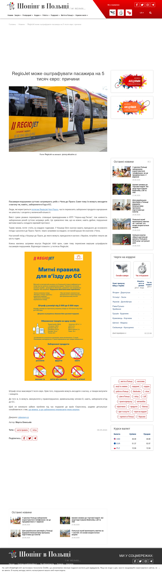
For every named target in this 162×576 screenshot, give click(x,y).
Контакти (69, 564)
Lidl (144, 396)
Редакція (60, 564)
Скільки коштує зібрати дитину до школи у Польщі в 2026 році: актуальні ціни (141, 239)
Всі (149, 161)
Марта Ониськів (24, 422)
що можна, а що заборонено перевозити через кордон (53, 409)
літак (147, 391)
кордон (146, 386)
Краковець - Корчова (122, 318)
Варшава (142, 416)
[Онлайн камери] (112, 12)
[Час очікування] (121, 12)
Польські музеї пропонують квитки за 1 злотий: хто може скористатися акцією (88, 532)
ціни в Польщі (124, 396)
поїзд (35, 430)
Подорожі (54, 15)
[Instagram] (147, 5)
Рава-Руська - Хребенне (119, 307)
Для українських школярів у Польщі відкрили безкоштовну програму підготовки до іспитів (37, 532)
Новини (10, 15)
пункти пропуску (125, 401)
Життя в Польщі (67, 15)
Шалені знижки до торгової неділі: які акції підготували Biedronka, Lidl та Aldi (87, 520)
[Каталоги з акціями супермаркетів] (129, 12)
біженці (145, 406)
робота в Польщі (122, 391)
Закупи (17, 15)
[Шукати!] (150, 12)
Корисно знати (81, 15)
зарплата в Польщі (127, 416)
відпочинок (121, 406)
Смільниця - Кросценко (123, 327)
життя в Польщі (126, 381)
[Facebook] (137, 5)
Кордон (37, 15)
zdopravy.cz (23, 417)
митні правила (22, 430)
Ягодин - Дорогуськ (121, 292)
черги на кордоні (140, 411)
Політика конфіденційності (27, 564)
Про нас (12, 564)
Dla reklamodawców (47, 564)
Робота (45, 15)
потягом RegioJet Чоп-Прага (44, 209)
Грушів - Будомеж (120, 313)
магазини (140, 381)
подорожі (135, 386)
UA (141, 12)
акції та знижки (121, 386)
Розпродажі (27, 15)
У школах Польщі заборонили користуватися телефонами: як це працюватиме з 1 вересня (36, 520)
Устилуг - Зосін (119, 297)
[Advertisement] (81, 47)
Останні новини (124, 161)
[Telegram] (153, 5)
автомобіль (141, 401)
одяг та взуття (123, 411)
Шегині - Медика (120, 322)
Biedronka (136, 391)
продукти (133, 406)
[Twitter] (142, 5)
